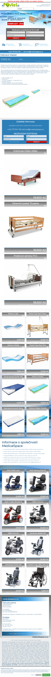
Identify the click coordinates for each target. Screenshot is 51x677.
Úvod (11, 640)
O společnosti (21, 640)
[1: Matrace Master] (36, 92)
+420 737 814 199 (14, 52)
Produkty (15, 640)
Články (35, 640)
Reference (26, 640)
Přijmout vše (46, 674)
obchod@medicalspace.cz (33, 52)
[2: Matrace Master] (46, 92)
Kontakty (31, 640)
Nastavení (33, 674)
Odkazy (39, 640)
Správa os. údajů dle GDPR (35, 38)
